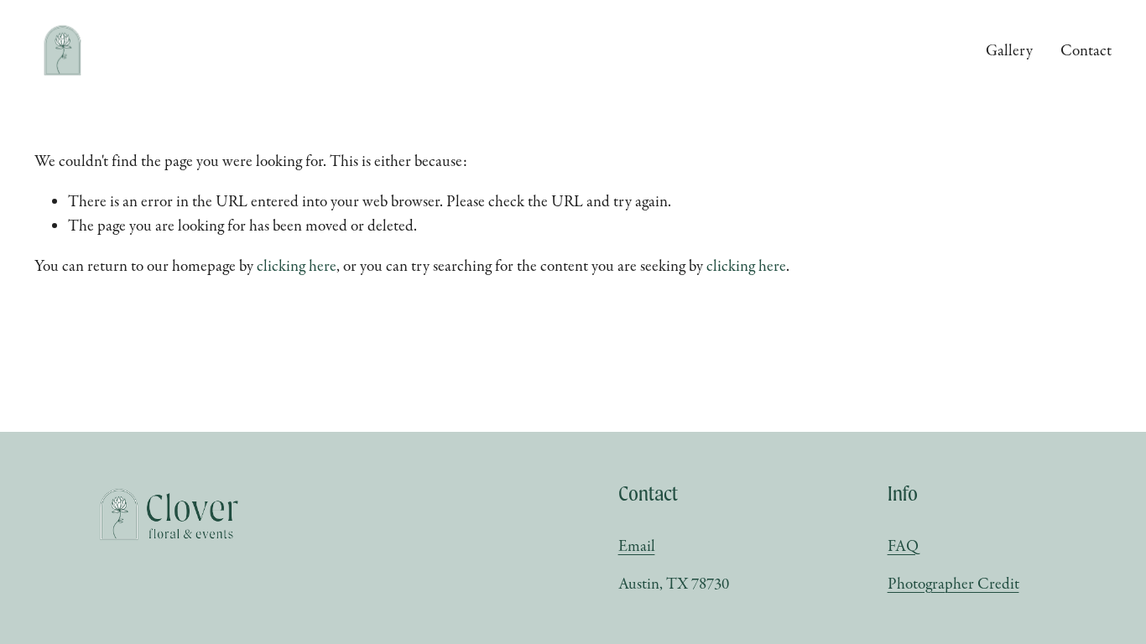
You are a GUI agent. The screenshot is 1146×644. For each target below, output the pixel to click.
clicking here (296, 266)
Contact (1086, 50)
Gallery (1009, 50)
